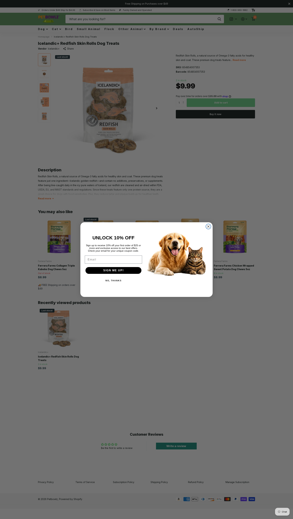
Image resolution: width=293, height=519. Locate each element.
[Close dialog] (208, 226)
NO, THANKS (113, 280)
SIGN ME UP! (113, 270)
